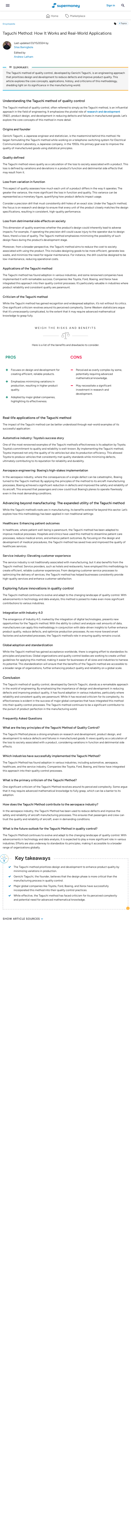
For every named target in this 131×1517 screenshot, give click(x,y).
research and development (103, 111)
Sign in (110, 5)
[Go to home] (66, 5)
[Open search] (123, 5)
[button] (123, 23)
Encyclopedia (9, 24)
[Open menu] (7, 5)
